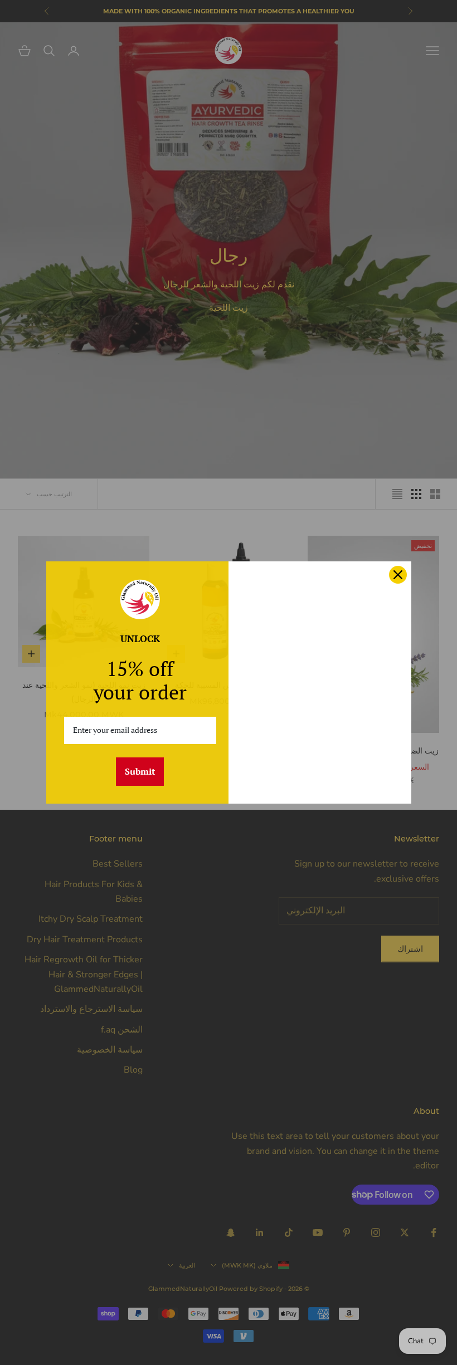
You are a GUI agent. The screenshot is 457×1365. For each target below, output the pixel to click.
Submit (140, 771)
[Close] (398, 574)
